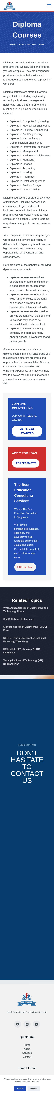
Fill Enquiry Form (25, 567)
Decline (33, 1089)
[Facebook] (17, 1024)
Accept (20, 1089)
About (27, 1049)
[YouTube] (36, 1024)
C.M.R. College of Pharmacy (18, 619)
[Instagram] (27, 1024)
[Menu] (49, 6)
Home (27, 1045)
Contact (27, 1057)
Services (27, 1053)
